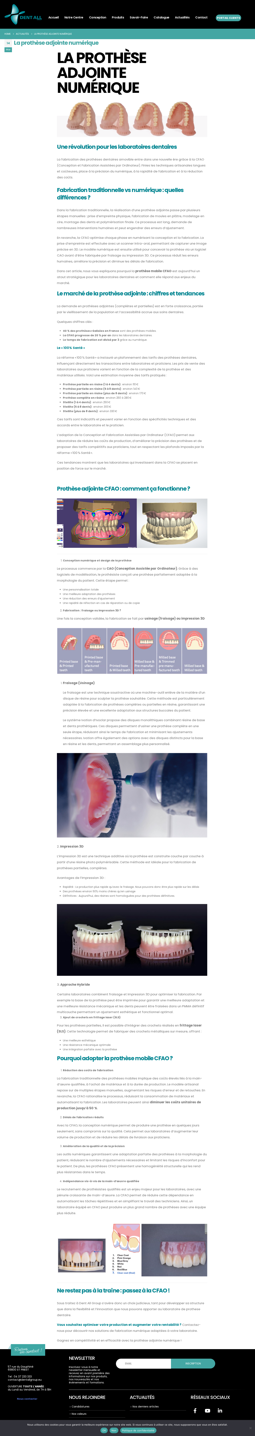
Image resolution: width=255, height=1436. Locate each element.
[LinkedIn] (220, 1410)
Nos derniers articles (146, 1406)
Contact (201, 17)
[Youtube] (207, 1410)
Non (113, 1430)
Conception (97, 17)
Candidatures (80, 1406)
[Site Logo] (23, 14)
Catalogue (161, 17)
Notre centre (73, 17)
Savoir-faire (139, 17)
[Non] (250, 1428)
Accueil (53, 17)
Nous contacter (27, 1398)
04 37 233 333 (23, 1376)
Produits (118, 17)
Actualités (182, 17)
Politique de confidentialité (138, 1430)
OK (104, 1430)
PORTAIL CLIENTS (228, 18)
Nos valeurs (79, 1414)
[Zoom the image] (26, 1346)
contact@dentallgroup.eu (25, 1380)
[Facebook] (195, 1410)
